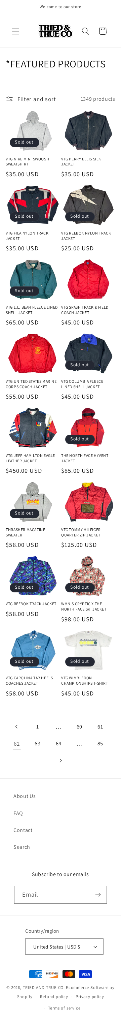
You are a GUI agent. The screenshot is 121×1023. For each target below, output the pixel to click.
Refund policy (54, 996)
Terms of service (64, 1008)
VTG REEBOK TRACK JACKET (31, 603)
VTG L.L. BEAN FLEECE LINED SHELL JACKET (32, 310)
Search (21, 846)
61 (100, 726)
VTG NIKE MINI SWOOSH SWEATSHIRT (27, 161)
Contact (23, 830)
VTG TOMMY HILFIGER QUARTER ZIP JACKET (81, 532)
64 (59, 743)
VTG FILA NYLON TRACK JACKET (27, 235)
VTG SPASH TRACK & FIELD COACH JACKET (85, 310)
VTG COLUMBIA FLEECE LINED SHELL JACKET (82, 384)
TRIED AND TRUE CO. (44, 987)
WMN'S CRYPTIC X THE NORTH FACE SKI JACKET (84, 606)
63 (37, 743)
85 (100, 743)
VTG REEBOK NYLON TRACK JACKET (86, 235)
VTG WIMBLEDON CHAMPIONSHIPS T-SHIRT (84, 680)
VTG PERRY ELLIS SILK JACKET (81, 161)
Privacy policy (90, 996)
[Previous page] (17, 726)
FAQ (18, 813)
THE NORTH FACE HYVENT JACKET (85, 458)
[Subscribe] (98, 895)
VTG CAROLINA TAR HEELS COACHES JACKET (29, 680)
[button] (15, 31)
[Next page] (60, 760)
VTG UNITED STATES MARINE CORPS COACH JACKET (31, 384)
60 (79, 726)
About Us (24, 796)
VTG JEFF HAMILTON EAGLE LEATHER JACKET (30, 458)
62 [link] (16, 743)
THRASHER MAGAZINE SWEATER (25, 532)
